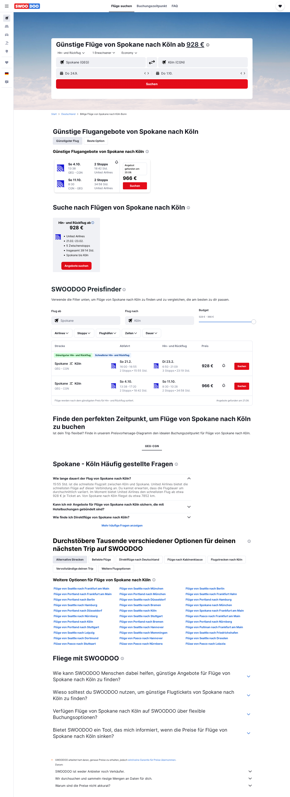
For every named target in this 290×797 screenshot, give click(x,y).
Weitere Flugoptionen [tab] (116, 568)
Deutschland (68, 114)
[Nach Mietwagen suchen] (7, 35)
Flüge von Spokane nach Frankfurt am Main (215, 610)
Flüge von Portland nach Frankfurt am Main (83, 594)
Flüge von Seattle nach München (141, 588)
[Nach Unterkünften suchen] (7, 26)
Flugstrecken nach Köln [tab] (226, 559)
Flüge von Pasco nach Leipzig (205, 643)
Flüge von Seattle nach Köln (138, 610)
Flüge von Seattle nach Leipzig (74, 632)
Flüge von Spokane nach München (209, 605)
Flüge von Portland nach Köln (73, 621)
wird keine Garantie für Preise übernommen (152, 759)
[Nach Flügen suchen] (7, 18)
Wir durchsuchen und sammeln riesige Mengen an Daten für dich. (103, 778)
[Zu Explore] (7, 51)
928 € (195, 44)
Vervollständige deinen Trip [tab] (74, 568)
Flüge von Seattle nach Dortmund (76, 638)
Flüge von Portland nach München (143, 594)
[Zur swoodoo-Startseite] (27, 6)
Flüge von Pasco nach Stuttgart (75, 643)
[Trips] (7, 62)
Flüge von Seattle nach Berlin (205, 588)
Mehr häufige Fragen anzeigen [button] (122, 525)
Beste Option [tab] (96, 140)
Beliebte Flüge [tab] (101, 559)
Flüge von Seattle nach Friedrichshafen (212, 632)
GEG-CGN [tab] (152, 446)
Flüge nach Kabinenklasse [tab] (185, 559)
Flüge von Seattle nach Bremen (140, 605)
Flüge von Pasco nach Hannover (141, 638)
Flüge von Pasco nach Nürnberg (141, 643)
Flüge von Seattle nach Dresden (207, 638)
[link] (76, 266)
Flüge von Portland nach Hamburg (209, 599)
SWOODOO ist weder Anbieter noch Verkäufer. (89, 771)
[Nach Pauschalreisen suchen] (7, 43)
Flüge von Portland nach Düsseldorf (78, 610)
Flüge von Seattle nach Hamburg (75, 605)
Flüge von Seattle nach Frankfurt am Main (81, 588)
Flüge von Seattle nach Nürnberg (76, 616)
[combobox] (71, 53)
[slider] (253, 321)
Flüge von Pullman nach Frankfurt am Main (214, 627)
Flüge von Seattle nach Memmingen (143, 632)
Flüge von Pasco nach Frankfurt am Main (213, 616)
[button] (6, 6)
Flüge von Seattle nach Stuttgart (141, 616)
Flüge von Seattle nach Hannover (142, 627)
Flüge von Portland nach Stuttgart (76, 627)
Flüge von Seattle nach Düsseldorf (143, 599)
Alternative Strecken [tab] (70, 559)
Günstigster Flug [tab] (67, 140)
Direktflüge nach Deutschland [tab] (139, 559)
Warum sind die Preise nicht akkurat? (82, 786)
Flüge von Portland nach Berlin (74, 599)
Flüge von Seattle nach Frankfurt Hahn (211, 594)
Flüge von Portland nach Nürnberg (209, 621)
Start (54, 114)
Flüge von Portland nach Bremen (141, 621)
